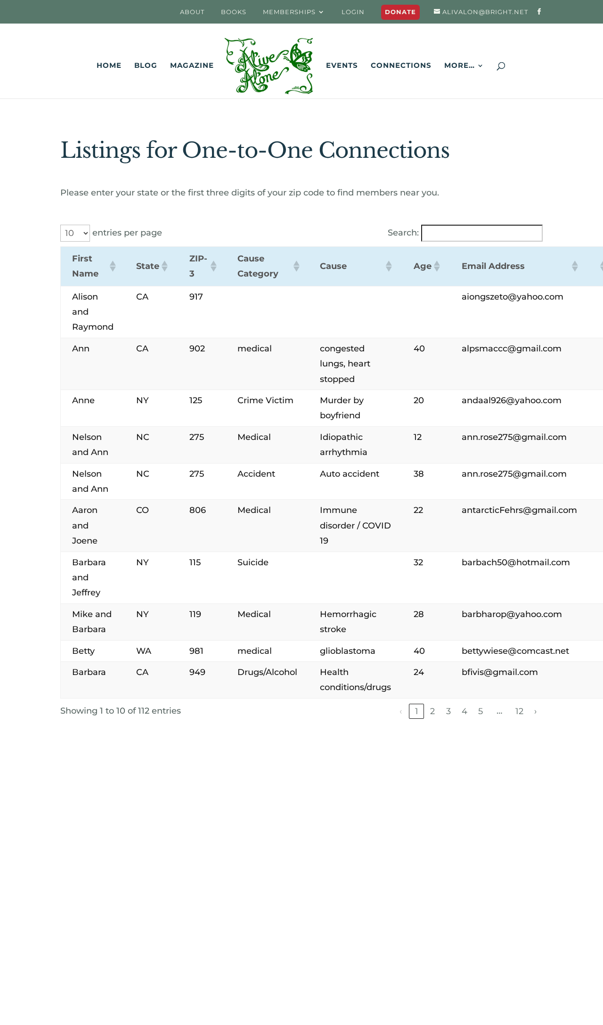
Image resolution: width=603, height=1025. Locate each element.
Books (233, 12)
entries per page (127, 233)
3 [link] (448, 711)
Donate (400, 12)
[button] (111, 266)
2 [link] (432, 711)
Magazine (192, 66)
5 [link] (480, 711)
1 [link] (416, 711)
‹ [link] (400, 711)
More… (459, 66)
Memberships (289, 12)
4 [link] (464, 711)
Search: (403, 233)
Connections (401, 66)
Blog (145, 66)
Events (342, 66)
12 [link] (519, 711)
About (192, 12)
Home (109, 66)
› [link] (535, 711)
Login (353, 12)
